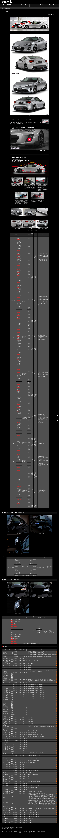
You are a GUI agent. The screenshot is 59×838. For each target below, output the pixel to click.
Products (34, 5)
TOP (2, 8)
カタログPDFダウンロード (52, 14)
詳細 (56, 651)
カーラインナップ (7, 8)
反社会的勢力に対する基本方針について (42, 831)
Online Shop (52, 5)
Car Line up (43, 5)
